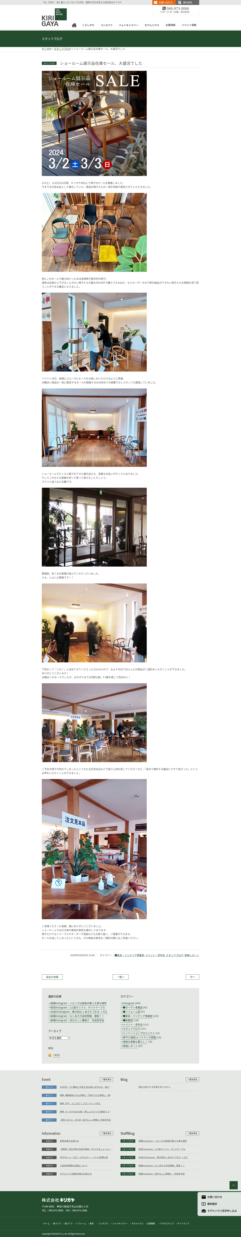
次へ (192, 977)
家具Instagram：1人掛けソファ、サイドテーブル (78, 1007)
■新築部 (128, 1020)
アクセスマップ (167, 1224)
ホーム (47, 1224)
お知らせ (49, 1141)
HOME (74, 26)
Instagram (128, 1003)
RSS (57, 1055)
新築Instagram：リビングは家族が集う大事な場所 (79, 1003)
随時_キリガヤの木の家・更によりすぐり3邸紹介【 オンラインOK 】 (86, 1112)
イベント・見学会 (155, 955)
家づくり (49, 1087)
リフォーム (81, 1224)
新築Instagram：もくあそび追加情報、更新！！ (77, 1016)
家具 (92, 1224)
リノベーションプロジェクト (139, 1033)
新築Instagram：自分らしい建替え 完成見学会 (77, 1020)
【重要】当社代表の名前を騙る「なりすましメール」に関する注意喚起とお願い (86, 1149)
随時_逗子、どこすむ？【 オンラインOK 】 (80, 1103)
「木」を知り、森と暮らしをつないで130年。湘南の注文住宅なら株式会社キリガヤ (82, 2)
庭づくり (69, 1224)
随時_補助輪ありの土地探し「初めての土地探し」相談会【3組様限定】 (86, 1095)
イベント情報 (190, 26)
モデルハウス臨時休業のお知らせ (76, 1174)
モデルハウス (152, 26)
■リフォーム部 (131, 1012)
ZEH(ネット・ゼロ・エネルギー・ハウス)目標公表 (84, 1157)
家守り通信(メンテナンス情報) (140, 1037)
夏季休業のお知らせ (69, 1141)
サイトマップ (183, 1224)
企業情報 (170, 26)
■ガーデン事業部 (133, 1007)
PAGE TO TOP (234, 1185)
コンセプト (106, 26)
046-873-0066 (181, 9)
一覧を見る (106, 1079)
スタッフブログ (52, 38)
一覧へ (120, 977)
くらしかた (88, 26)
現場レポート (191, 955)
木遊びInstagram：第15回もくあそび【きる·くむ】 (79, 1012)
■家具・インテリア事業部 (129, 955)
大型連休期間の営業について (74, 1166)
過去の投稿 (52, 977)
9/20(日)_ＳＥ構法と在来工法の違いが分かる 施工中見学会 (86, 1087)
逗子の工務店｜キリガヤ (51, 7)
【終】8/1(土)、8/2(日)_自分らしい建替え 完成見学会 (85, 1120)
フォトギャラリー (129, 26)
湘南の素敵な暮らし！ (135, 1041)
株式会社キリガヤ (58, 1200)
